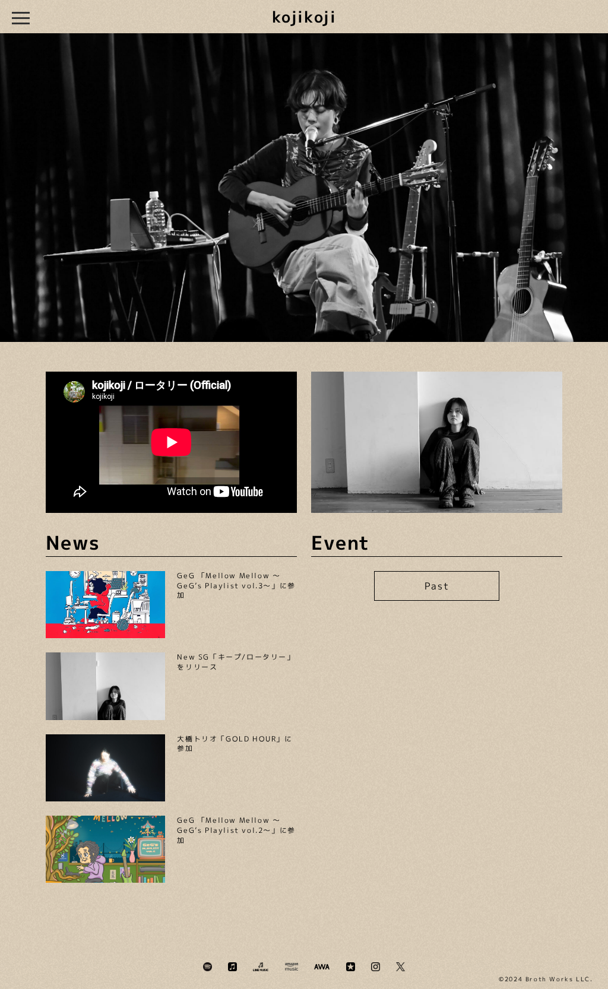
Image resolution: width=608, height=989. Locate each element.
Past (437, 585)
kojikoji (304, 16)
